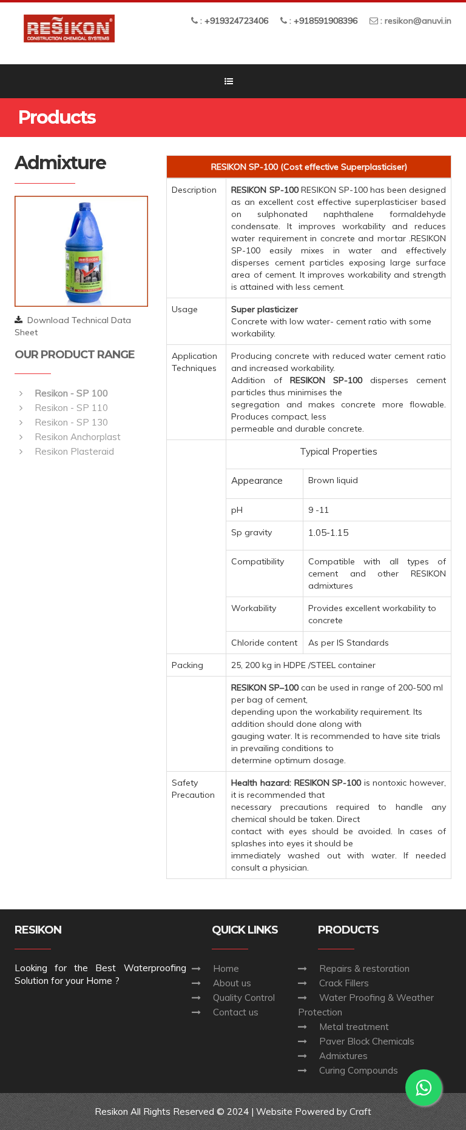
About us (232, 983)
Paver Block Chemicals (366, 1041)
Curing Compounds (358, 1070)
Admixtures (343, 1055)
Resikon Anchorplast (78, 437)
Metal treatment (354, 1026)
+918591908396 (325, 20)
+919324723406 (236, 20)
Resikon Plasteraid (74, 451)
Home (226, 968)
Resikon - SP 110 (71, 407)
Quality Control (244, 997)
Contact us (235, 1012)
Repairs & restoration (364, 968)
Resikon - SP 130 (71, 422)
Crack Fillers (344, 983)
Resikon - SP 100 (71, 393)
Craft (360, 1111)
